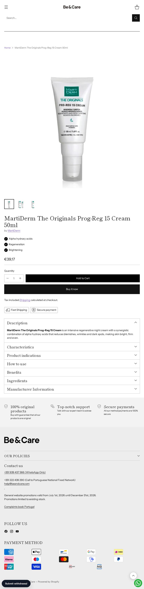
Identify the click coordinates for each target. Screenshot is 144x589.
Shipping (25, 300)
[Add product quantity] (20, 278)
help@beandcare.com (17, 483)
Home (7, 47)
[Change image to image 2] (21, 204)
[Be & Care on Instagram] (11, 532)
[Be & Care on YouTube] (17, 532)
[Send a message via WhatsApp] (138, 583)
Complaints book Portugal (19, 506)
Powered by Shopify (48, 581)
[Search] (136, 18)
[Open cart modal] (136, 7)
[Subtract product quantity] (7, 278)
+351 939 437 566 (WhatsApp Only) (25, 472)
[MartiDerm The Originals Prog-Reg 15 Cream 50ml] (72, 124)
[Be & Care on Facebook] (6, 532)
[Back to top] (133, 575)
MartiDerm (14, 230)
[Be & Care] (72, 7)
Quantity (9, 270)
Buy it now (72, 289)
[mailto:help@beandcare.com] (4, 487)
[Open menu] (6, 7)
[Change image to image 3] (33, 204)
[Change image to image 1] (9, 204)
